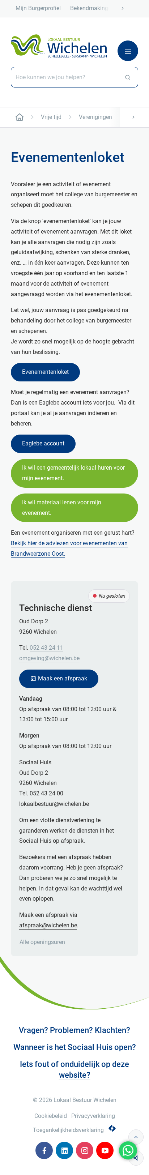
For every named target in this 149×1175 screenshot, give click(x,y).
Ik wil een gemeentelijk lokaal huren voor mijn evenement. (73, 473)
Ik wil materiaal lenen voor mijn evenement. (61, 507)
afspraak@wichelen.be (48, 925)
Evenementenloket (45, 371)
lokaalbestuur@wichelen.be (54, 803)
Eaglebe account (43, 443)
